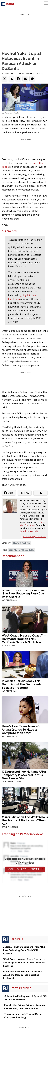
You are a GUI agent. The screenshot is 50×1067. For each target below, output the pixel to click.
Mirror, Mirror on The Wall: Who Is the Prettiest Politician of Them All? (25, 820)
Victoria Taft (8, 646)
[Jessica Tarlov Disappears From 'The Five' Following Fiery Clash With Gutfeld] (25, 573)
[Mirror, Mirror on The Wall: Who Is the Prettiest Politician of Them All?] (25, 800)
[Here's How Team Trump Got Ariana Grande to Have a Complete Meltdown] (25, 709)
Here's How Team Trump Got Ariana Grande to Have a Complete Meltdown (22, 729)
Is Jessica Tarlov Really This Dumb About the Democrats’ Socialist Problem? (22, 684)
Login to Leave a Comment (25, 869)
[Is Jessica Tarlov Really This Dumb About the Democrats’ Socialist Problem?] (25, 664)
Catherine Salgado (11, 782)
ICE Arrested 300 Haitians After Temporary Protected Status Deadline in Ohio (24, 775)
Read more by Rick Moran (34, 536)
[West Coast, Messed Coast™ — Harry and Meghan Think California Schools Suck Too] (25, 619)
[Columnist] (11, 505)
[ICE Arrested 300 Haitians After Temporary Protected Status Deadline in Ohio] (25, 755)
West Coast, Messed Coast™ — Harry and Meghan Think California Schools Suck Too (24, 639)
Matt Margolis (9, 600)
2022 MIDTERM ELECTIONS (21, 550)
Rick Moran (7, 73)
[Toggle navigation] (46, 3)
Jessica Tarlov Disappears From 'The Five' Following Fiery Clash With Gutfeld (24, 593)
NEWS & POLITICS (21, 543)
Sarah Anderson (10, 827)
